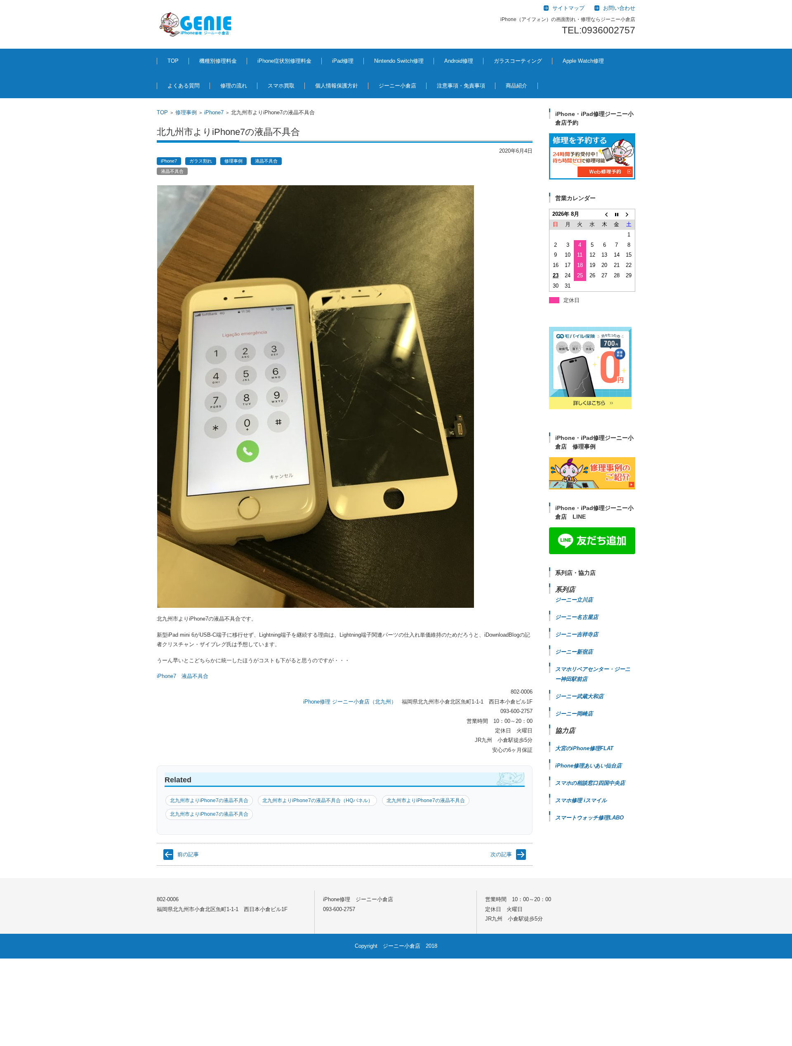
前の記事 (188, 854)
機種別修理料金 (218, 61)
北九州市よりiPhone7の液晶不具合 (209, 800)
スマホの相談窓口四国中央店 (590, 783)
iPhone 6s (283, 874)
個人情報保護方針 (336, 86)
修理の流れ (233, 86)
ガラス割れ (200, 160)
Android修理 (458, 61)
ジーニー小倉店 (397, 86)
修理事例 (186, 112)
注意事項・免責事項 (461, 86)
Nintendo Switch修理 (399, 61)
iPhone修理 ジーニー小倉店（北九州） (349, 702)
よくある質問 (183, 86)
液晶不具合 (266, 160)
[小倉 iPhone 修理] (592, 156)
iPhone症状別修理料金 (284, 61)
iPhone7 (214, 112)
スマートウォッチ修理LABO (589, 818)
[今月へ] (616, 214)
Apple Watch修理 (583, 61)
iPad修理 (343, 61)
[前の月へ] (604, 214)
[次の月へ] (629, 214)
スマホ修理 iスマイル (581, 800)
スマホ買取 (281, 86)
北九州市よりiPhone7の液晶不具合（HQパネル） (317, 800)
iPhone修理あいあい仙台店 (588, 766)
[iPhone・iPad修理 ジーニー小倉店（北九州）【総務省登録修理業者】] (197, 24)
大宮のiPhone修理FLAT (584, 748)
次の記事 (501, 854)
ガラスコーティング (518, 61)
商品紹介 (516, 86)
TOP (173, 61)
